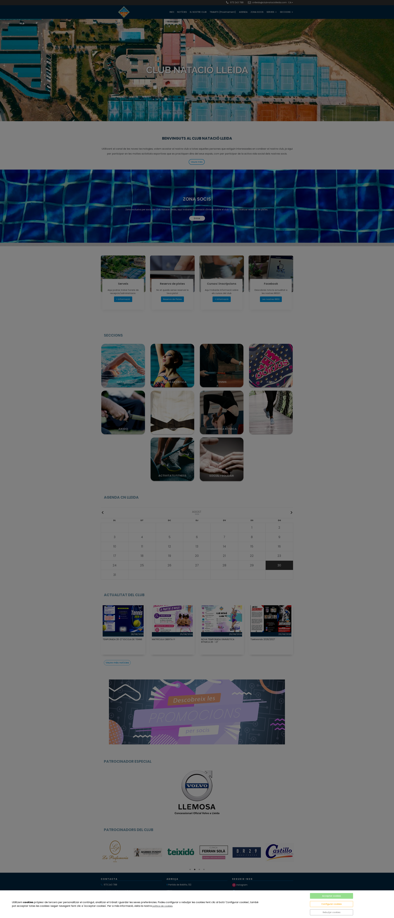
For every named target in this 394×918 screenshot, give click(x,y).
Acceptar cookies (331, 895)
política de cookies (162, 906)
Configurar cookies (331, 904)
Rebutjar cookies (331, 912)
